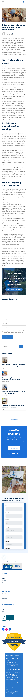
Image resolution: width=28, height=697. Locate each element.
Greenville (4, 598)
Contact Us (4, 585)
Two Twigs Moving (12, 33)
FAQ (3, 609)
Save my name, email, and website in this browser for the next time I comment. (14, 332)
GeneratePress (14, 419)
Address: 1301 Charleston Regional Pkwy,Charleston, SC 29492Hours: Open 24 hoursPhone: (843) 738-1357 (13, 676)
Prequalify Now (14, 448)
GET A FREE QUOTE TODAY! (14, 289)
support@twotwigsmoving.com (11, 561)
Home (3, 576)
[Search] (21, 346)
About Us (4, 578)
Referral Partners (6, 607)
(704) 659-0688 (14, 284)
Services (4, 580)
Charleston (4, 596)
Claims (3, 613)
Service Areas (5, 582)
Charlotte (4, 593)
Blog (3, 611)
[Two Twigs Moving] (3, 2)
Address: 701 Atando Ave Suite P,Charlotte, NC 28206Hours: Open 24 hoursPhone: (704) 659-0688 (12, 662)
